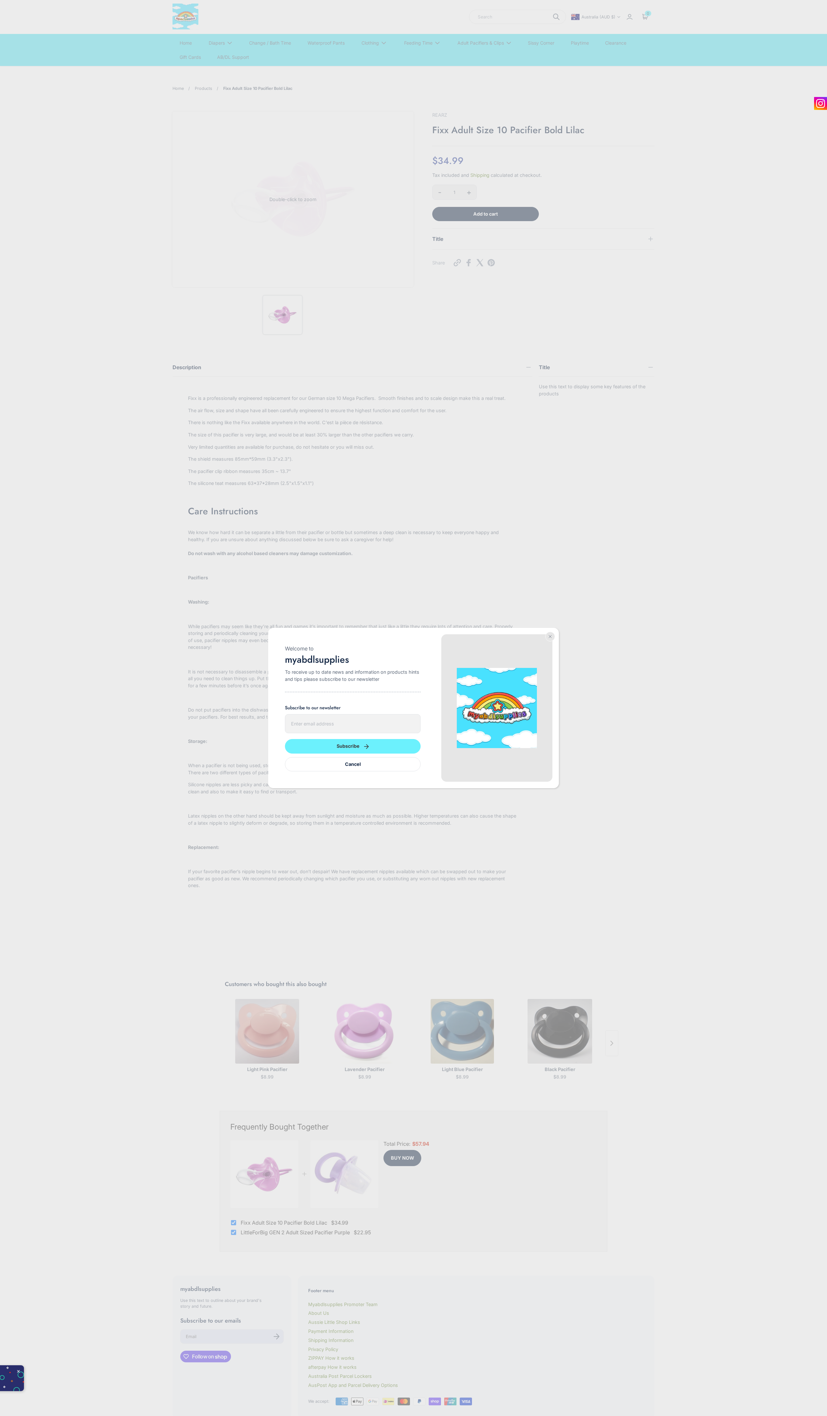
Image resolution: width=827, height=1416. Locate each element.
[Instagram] (820, 103)
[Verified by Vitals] (58, 1385)
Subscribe (348, 746)
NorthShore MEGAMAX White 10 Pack (92, 1377)
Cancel (353, 764)
